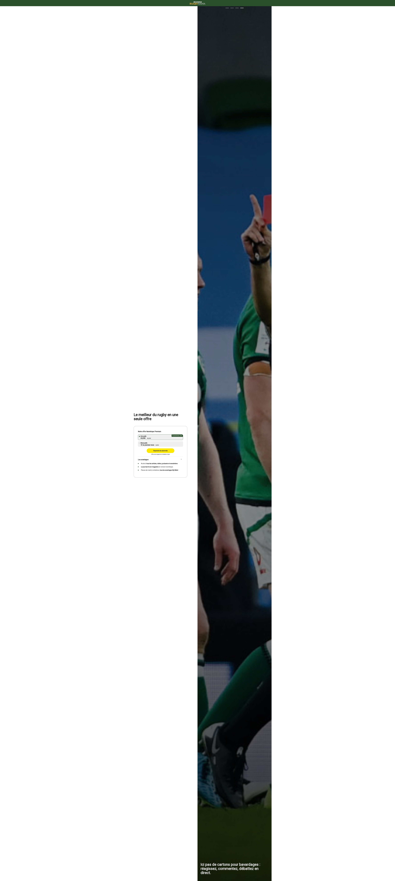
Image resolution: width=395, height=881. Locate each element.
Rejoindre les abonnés (160, 451)
